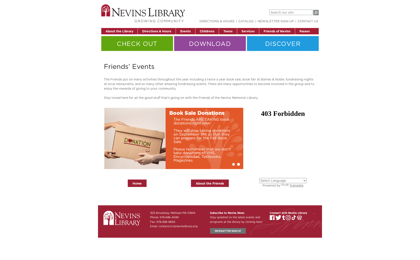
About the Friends (210, 183)
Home (137, 183)
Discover (283, 43)
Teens (228, 31)
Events (185, 31)
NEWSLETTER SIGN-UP (228, 230)
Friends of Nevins (277, 31)
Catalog (246, 21)
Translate (296, 185)
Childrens (207, 31)
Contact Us (308, 21)
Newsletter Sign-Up (276, 21)
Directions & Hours (156, 31)
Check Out (137, 43)
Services (248, 31)
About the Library (119, 31)
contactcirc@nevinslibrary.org (178, 226)
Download (210, 43)
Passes (304, 31)
